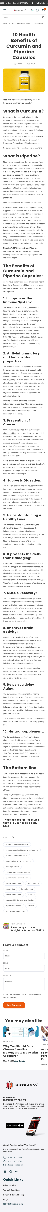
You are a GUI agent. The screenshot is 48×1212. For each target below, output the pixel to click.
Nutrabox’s (16, 795)
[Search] (43, 17)
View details (19, 1061)
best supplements (12, 867)
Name (6, 950)
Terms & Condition (11, 1190)
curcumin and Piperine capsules (21, 185)
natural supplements (13, 894)
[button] (4, 10)
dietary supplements (13, 883)
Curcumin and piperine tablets (17, 878)
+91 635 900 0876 (14, 1161)
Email (6, 963)
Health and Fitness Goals (21, 23)
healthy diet (10, 889)
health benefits (33, 883)
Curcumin (30, 111)
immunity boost (27, 889)
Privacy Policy (9, 1185)
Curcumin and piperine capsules (18, 872)
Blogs (5, 1200)
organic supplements (13, 906)
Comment (8, 975)
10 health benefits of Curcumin (17, 844)
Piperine (29, 156)
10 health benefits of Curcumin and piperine (22, 850)
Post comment (14, 1005)
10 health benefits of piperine (16, 855)
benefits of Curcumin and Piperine (18, 861)
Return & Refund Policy (13, 1195)
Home (5, 23)
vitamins (31, 906)
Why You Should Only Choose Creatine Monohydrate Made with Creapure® (20, 1051)
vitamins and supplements (15, 911)
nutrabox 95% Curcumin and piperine (20, 900)
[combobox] (24, 17)
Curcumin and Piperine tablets (16, 647)
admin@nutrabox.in (15, 1165)
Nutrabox (31, 894)
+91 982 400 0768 (14, 1157)
